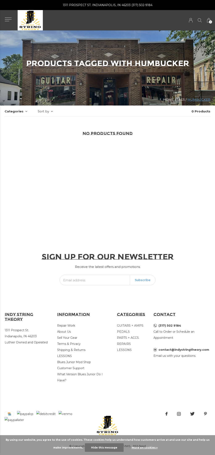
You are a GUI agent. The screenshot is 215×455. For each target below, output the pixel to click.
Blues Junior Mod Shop (74, 362)
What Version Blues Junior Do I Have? (80, 377)
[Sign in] (191, 20)
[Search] (200, 20)
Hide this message (104, 447)
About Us (64, 332)
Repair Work (66, 325)
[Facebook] (166, 414)
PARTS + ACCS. (128, 338)
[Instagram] (179, 414)
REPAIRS (124, 344)
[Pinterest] (205, 414)
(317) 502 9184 (170, 325)
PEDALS (123, 332)
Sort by (43, 111)
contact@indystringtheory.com (184, 350)
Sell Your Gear (67, 338)
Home (168, 100)
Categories (14, 111)
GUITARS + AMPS (130, 325)
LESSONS (64, 356)
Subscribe (142, 280)
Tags (181, 100)
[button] (8, 19)
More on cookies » (145, 447)
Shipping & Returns (71, 350)
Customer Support (70, 368)
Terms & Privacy (69, 344)
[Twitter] (192, 414)
